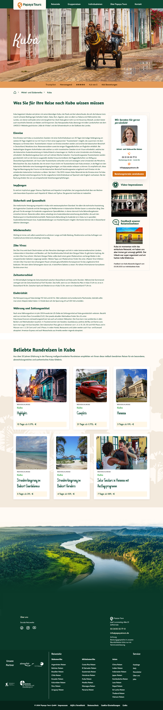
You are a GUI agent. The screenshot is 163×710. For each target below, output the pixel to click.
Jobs (134, 679)
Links (125, 705)
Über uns (24, 617)
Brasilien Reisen (57, 672)
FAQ (134, 668)
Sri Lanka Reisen (118, 690)
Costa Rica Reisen (89, 664)
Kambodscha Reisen (120, 679)
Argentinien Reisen (58, 664)
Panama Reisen (88, 690)
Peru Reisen (55, 686)
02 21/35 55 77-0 (118, 629)
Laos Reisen (116, 682)
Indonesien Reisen (119, 672)
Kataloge (136, 665)
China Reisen (117, 664)
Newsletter (137, 672)
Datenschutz (93, 705)
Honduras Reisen (88, 675)
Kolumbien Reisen (58, 682)
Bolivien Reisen (57, 668)
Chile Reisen (56, 675)
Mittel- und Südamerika (31, 92)
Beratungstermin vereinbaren (129, 173)
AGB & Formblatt (77, 705)
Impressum (63, 705)
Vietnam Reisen (118, 697)
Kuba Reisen (87, 679)
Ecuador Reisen (57, 679)
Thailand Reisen (118, 693)
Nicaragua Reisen (88, 686)
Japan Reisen (117, 675)
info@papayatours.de (129, 167)
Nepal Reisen (117, 686)
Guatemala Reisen (89, 672)
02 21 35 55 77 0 (129, 157)
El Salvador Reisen (89, 668)
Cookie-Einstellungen (110, 705)
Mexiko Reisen (87, 682)
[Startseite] (14, 92)
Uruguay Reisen (57, 690)
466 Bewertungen (109, 84)
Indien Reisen (117, 668)
